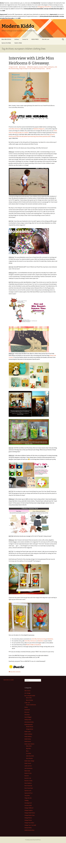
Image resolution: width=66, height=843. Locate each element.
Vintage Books (29, 729)
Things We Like (28, 798)
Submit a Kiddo (18, 43)
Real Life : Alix (28, 778)
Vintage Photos (28, 820)
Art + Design (27, 693)
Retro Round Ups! (29, 788)
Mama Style (27, 770)
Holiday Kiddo (28, 719)
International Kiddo (29, 722)
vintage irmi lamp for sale (25, 68)
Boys (27, 751)
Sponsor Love (28, 790)
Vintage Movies (28, 817)
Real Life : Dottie (28, 780)
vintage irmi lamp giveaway (38, 68)
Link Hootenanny (28, 768)
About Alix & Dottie (6, 39)
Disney (26, 707)
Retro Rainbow (28, 783)
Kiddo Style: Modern (29, 744)
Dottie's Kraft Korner (31, 704)
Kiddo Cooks (28, 731)
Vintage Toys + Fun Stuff (30, 825)
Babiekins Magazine (39, 129)
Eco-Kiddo (28, 753)
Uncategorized (28, 803)
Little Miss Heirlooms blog (38, 639)
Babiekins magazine (33, 67)
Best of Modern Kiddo (30, 695)
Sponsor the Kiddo (6, 43)
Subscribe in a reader (8, 680)
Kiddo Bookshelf (29, 724)
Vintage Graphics (29, 810)
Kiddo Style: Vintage (29, 761)
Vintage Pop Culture (29, 822)
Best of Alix (29, 697)
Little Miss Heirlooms (15, 129)
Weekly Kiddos (28, 827)
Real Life (27, 775)
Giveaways (23, 67)
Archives (17, 39)
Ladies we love (28, 766)
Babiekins (50, 639)
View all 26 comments (15, 671)
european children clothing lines (46, 67)
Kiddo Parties (28, 739)
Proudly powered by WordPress (33, 839)
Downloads (27, 709)
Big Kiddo (28, 748)
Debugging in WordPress (44, 7)
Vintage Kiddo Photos (30, 813)
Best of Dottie (29, 700)
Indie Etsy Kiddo (30, 756)
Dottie (49, 68)
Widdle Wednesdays (29, 830)
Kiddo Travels (28, 763)
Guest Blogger (28, 717)
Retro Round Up (28, 785)
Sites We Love (45, 39)
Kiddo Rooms (28, 741)
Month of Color (28, 773)
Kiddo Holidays (28, 736)
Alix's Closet (27, 690)
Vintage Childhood (29, 808)
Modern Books (29, 726)
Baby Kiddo (29, 746)
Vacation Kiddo (28, 805)
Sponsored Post (28, 793)
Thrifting (26, 800)
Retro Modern (29, 758)
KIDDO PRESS (35, 39)
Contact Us (25, 39)
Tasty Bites (27, 795)
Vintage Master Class (30, 815)
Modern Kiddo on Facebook (33, 644)
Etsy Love (27, 712)
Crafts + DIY (27, 702)
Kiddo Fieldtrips (28, 734)
